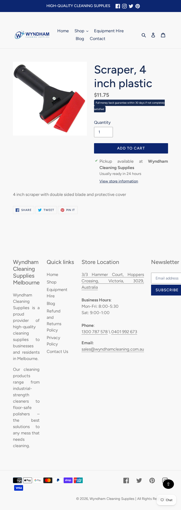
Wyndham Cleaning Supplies (112, 499)
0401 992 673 (124, 331)
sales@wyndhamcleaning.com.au (113, 349)
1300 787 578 (95, 331)
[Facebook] (117, 6)
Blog (51, 303)
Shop (52, 282)
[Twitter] (131, 6)
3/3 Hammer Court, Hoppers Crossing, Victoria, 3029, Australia (113, 281)
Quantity (102, 122)
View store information (118, 181)
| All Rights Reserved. (151, 499)
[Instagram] (124, 6)
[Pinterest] (137, 6)
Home (52, 274)
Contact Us (57, 351)
